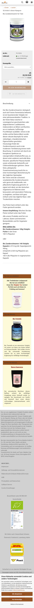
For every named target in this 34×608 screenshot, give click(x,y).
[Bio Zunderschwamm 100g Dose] (17, 29)
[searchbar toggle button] (22, 2)
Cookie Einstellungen (8, 488)
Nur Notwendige (17, 599)
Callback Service (6, 484)
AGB (2, 477)
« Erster (6, 7)
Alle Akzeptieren (17, 594)
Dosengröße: (7, 63)
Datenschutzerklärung (18, 590)
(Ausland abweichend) (21, 58)
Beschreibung (8, 103)
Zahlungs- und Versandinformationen (13, 470)
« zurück (13, 7)
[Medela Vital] (4, 2)
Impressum (4, 466)
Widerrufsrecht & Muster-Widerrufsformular (15, 474)
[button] (5, 82)
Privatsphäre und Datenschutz (10, 481)
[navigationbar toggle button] (31, 2)
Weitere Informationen (17, 604)
